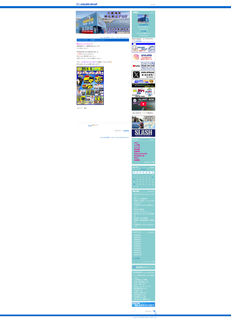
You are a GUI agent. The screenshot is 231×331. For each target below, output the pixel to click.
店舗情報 (126, 130)
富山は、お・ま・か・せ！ (142, 286)
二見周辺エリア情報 (140, 279)
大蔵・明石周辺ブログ (141, 282)
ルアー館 (143, 31)
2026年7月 (137, 237)
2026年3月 (137, 246)
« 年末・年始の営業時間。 (105, 37)
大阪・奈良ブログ (140, 284)
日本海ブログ (138, 290)
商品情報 (137, 149)
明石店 (136, 158)
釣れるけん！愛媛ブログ (142, 299)
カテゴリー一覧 (149, 162)
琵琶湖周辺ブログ (140, 295)
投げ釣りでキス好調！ (141, 218)
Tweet (90, 125)
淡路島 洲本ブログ (140, 292)
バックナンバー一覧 (147, 262)
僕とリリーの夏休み (140, 198)
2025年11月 (138, 254)
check (136, 143)
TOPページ (113, 37)
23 (134, 184)
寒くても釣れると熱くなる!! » (123, 37)
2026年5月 (137, 241)
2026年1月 (137, 250)
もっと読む (136, 258)
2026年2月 (137, 248)
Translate (138, 41)
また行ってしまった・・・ (142, 211)
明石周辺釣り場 (139, 155)
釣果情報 (137, 160)
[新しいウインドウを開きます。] (143, 306)
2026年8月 (137, 235)
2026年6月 (137, 239)
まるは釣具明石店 (143, 24)
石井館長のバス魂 (140, 297)
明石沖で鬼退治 (139, 209)
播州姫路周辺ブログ (140, 288)
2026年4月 (137, 244)
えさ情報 (137, 145)
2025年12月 (138, 252)
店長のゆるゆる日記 (140, 153)
